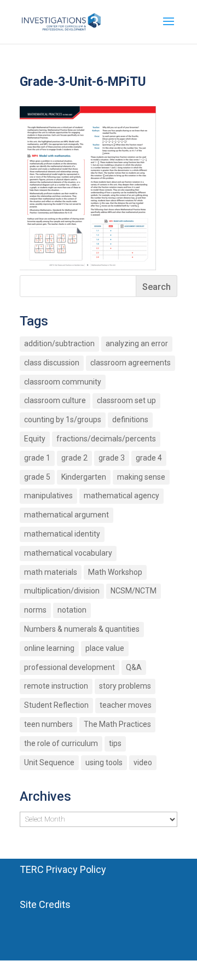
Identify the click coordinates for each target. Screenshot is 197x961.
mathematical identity (62, 533)
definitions (130, 419)
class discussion (51, 362)
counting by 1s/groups (62, 419)
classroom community (62, 381)
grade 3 (112, 457)
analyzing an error (137, 343)
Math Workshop (115, 572)
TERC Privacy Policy (63, 869)
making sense (141, 477)
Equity (34, 438)
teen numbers (48, 724)
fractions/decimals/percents (106, 438)
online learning (49, 648)
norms (35, 609)
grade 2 (74, 457)
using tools (104, 762)
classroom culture (55, 400)
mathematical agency (121, 495)
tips (115, 743)
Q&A (134, 667)
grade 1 (37, 457)
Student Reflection (56, 705)
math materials (50, 572)
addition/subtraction (59, 343)
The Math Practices (117, 724)
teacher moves (126, 705)
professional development (69, 667)
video (143, 762)
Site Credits (45, 904)
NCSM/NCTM (134, 590)
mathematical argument (66, 514)
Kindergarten (83, 477)
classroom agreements (130, 362)
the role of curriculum (61, 743)
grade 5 (37, 477)
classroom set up (126, 400)
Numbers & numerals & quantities (82, 629)
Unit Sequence (49, 762)
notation (71, 609)
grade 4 (149, 457)
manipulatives (48, 495)
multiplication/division (62, 590)
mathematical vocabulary (68, 553)
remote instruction (56, 686)
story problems (125, 686)
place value (104, 648)
